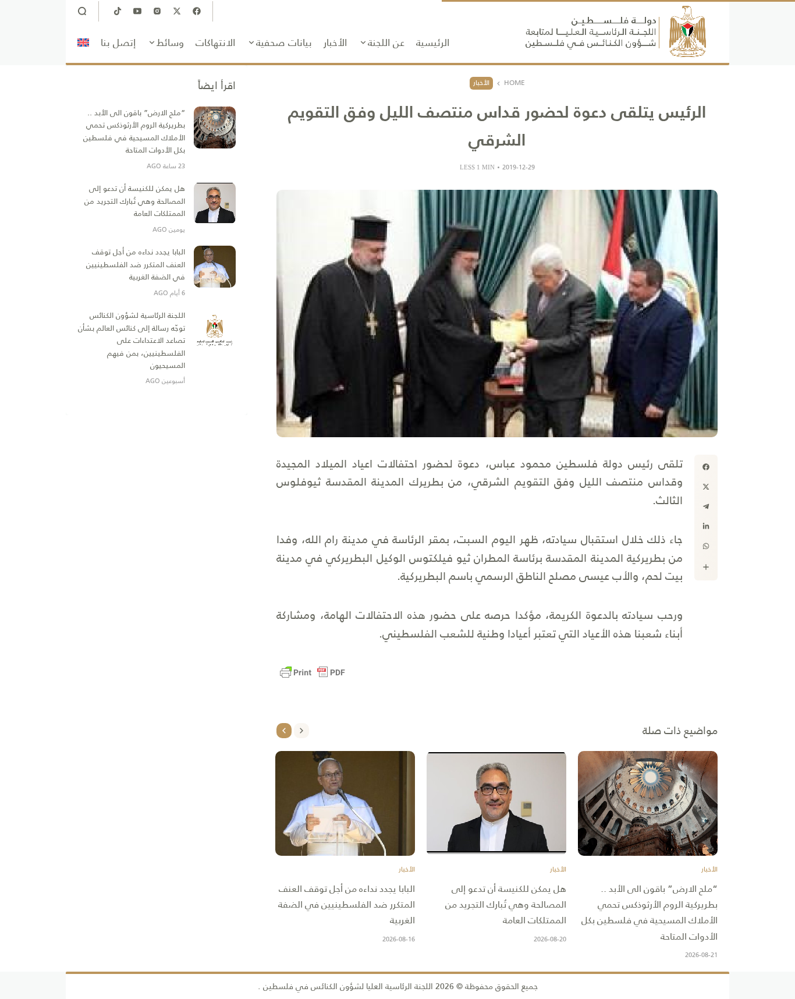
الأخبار (481, 82)
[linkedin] (705, 526)
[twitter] (705, 486)
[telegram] (705, 506)
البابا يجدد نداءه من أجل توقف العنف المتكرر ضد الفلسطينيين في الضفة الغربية (346, 904)
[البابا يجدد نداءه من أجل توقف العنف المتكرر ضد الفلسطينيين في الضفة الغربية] (345, 803)
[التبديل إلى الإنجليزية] (83, 42)
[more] (706, 567)
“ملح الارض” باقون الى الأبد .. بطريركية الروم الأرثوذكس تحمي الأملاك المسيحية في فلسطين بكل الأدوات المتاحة (649, 912)
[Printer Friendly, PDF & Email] (312, 672)
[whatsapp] (705, 546)
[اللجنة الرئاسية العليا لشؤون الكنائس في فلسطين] (616, 31)
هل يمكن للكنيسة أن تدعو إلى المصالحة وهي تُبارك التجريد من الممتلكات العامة (505, 904)
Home (514, 83)
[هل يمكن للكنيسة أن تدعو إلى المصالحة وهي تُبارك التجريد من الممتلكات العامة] (496, 803)
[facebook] (705, 466)
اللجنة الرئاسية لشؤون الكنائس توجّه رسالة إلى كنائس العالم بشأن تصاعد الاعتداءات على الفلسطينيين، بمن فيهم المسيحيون (131, 340)
